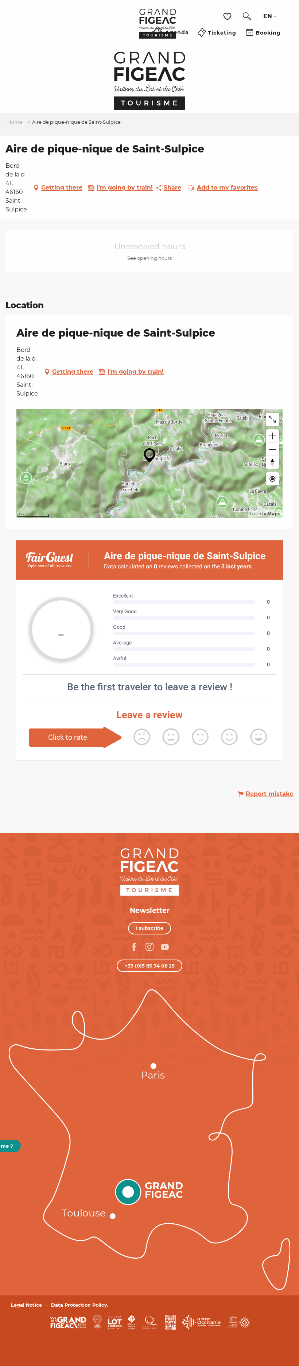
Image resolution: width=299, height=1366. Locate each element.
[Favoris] (228, 16)
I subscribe (149, 928)
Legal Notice (26, 1305)
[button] (247, 16)
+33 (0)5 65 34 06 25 (150, 966)
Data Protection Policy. (79, 1305)
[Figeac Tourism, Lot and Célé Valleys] (157, 29)
